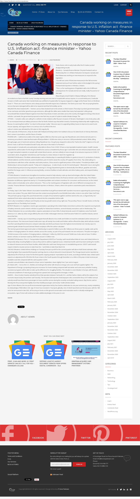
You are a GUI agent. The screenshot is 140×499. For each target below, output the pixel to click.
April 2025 (111, 295)
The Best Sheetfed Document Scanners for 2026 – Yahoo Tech (121, 61)
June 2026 (111, 246)
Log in (109, 401)
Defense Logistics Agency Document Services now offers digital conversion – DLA (53, 363)
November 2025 (113, 270)
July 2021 (110, 344)
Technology (111, 381)
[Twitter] (12, 5)
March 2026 (111, 256)
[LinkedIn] (124, 489)
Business (111, 371)
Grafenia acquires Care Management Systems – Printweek (81, 363)
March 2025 (111, 298)
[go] (128, 46)
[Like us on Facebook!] (117, 489)
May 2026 (111, 249)
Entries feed (112, 404)
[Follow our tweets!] (120, 489)
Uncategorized (54, 60)
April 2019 (111, 358)
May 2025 (111, 291)
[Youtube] (127, 489)
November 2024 (113, 312)
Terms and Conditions (15, 456)
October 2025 (112, 274)
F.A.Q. (9, 459)
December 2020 (113, 351)
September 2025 (113, 277)
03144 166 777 (41, 5)
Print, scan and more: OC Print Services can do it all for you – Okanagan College (21, 363)
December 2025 (113, 267)
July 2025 (110, 284)
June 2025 (111, 288)
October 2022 (112, 333)
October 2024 (112, 316)
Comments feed (113, 408)
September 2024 (113, 319)
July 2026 (110, 242)
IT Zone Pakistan (63, 489)
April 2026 (111, 253)
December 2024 (113, 309)
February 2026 (112, 260)
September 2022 (113, 337)
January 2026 (112, 263)
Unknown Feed (57, 474)
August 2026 (112, 239)
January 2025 (112, 305)
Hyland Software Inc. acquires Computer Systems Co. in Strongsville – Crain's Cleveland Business (120, 126)
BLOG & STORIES (13, 464)
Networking (111, 378)
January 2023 (112, 323)
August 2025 (112, 281)
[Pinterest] (16, 5)
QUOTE (129, 12)
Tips (109, 385)
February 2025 (112, 302)
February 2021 (112, 347)
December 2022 (113, 326)
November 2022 (113, 330)
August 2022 (112, 340)
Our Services (12, 462)
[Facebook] (9, 5)
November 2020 (113, 354)
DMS (109, 374)
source (10, 298)
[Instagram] (19, 5)
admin (12, 60)
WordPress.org (112, 411)
